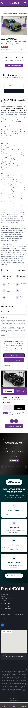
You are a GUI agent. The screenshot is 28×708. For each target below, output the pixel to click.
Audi (13, 11)
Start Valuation (14, 91)
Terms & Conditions (19, 618)
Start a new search (14, 426)
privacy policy (12, 350)
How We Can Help (13, 575)
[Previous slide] (4, 25)
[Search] (2, 3)
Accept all (14, 355)
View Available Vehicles (14, 65)
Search (8, 11)
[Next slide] (24, 25)
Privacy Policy (4, 618)
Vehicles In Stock (5, 614)
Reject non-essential (14, 360)
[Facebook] (2, 625)
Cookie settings (14, 700)
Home (2, 11)
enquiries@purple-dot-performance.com (13, 606)
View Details (8, 407)
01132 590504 (7, 604)
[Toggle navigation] (25, 3)
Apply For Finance (20, 407)
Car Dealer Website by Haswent (14, 698)
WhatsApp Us (7, 608)
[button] (5, 466)
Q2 (17, 11)
